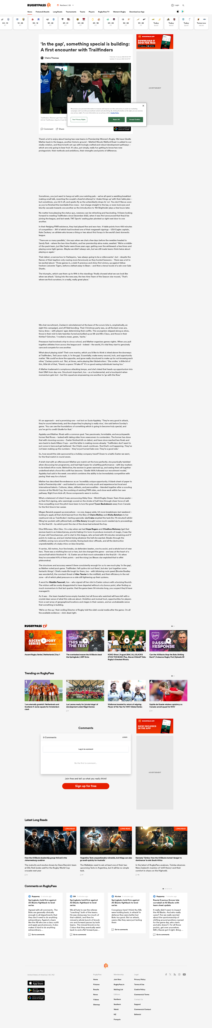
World (116, 1009)
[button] (50, 851)
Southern (117, 1004)
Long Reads (57, 12)
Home (95, 979)
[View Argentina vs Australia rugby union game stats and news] (156, 23)
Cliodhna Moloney (112, 529)
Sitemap (96, 1004)
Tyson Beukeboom (103, 504)
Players (91, 12)
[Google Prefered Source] (121, 129)
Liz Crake (89, 518)
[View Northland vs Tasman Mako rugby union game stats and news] (186, 23)
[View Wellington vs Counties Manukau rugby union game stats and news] (171, 23)
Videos (96, 999)
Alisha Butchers (114, 514)
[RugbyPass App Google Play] (51, 990)
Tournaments (71, 12)
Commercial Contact (142, 1009)
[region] (107, 115)
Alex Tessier (81, 574)
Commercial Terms (141, 994)
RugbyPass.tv (119, 984)
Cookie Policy (139, 989)
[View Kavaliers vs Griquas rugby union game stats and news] (201, 23)
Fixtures (96, 984)
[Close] (143, 105)
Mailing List (118, 989)
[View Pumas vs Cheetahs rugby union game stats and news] (126, 23)
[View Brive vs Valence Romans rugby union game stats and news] (66, 23)
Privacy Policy (140, 979)
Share (61, 129)
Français (117, 1019)
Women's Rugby (119, 12)
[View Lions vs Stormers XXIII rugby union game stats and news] (35, 23)
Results (96, 989)
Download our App (136, 12)
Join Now (117, 979)
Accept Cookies (134, 119)
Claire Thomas (52, 58)
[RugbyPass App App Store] (51, 983)
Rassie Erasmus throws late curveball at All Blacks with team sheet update (166, 903)
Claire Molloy (96, 514)
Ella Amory (82, 521)
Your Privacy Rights (79, 119)
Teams (82, 12)
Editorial (137, 1014)
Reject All (116, 119)
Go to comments (37, 934)
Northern (117, 999)
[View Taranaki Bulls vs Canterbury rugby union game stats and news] (81, 23)
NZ (115, 1014)
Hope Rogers (92, 529)
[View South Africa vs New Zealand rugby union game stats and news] (141, 23)
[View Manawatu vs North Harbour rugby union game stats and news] (111, 23)
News (29, 12)
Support (137, 1004)
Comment (48, 129)
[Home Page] (39, 5)
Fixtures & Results (42, 12)
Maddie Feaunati (57, 582)
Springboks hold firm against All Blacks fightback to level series (42, 903)
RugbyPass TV (103, 12)
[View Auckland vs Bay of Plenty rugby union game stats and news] (20, 23)
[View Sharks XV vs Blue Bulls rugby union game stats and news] (50, 23)
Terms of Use (139, 984)
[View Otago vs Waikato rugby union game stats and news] (96, 23)
